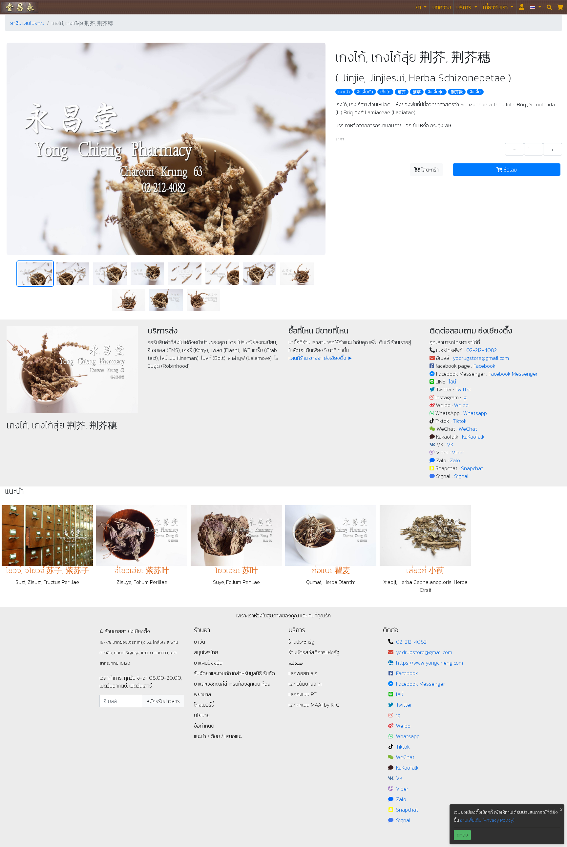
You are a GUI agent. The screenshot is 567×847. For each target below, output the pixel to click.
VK (450, 444)
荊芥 (402, 92)
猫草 (417, 92)
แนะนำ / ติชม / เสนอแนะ (218, 736)
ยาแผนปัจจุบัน (208, 663)
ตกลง (462, 835)
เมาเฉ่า (344, 92)
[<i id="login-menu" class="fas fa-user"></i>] (521, 7)
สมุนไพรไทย (206, 652)
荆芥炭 (457, 92)
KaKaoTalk (473, 437)
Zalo (455, 460)
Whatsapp (475, 413)
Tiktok (460, 421)
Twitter (463, 389)
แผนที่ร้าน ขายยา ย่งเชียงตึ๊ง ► (320, 358)
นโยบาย (202, 715)
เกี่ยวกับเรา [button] (496, 7)
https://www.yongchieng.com (429, 663)
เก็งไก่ (385, 92)
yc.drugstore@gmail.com (481, 358)
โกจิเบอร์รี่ (204, 705)
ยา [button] (418, 7)
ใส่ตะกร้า (429, 170)
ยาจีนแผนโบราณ (27, 23)
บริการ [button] (464, 7)
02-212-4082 (481, 350)
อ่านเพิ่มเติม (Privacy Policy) (487, 820)
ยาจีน (199, 642)
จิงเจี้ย (475, 92)
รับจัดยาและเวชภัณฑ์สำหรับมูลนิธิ (228, 673)
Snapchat (472, 468)
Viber (458, 452)
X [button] (561, 809)
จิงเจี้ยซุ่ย (436, 92)
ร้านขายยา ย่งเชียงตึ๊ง (20, 7)
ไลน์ (452, 381)
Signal (461, 476)
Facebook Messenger (513, 374)
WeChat (468, 429)
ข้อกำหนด (204, 726)
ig (464, 397)
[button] (535, 7)
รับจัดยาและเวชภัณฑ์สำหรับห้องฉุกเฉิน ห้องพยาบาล (234, 683)
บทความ (441, 7)
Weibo (461, 405)
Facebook (484, 366)
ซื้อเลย (509, 170)
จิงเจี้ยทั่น (365, 92)
